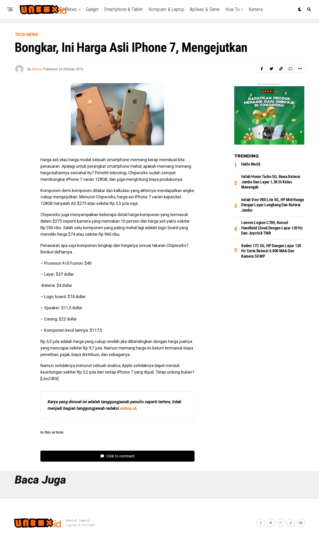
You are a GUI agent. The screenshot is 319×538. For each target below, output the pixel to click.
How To (232, 9)
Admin (37, 69)
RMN (92, 525)
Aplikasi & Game (205, 9)
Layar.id (84, 520)
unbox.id (128, 408)
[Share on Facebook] (262, 68)
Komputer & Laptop (166, 9)
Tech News (67, 9)
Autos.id (71, 520)
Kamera (256, 9)
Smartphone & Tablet (123, 9)
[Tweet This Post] (271, 68)
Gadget (92, 9)
